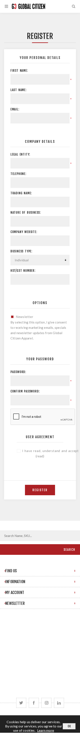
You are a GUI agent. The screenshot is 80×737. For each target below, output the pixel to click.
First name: (19, 71)
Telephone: (18, 174)
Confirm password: (25, 391)
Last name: (18, 90)
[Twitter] (21, 703)
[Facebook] (34, 703)
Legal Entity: (20, 154)
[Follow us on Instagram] (46, 703)
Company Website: (23, 232)
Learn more (45, 730)
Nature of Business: (25, 212)
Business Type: (21, 251)
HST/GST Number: (23, 271)
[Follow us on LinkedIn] (59, 703)
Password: (18, 372)
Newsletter (24, 317)
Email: (14, 109)
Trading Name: (21, 193)
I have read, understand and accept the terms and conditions (42, 451)
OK (69, 726)
